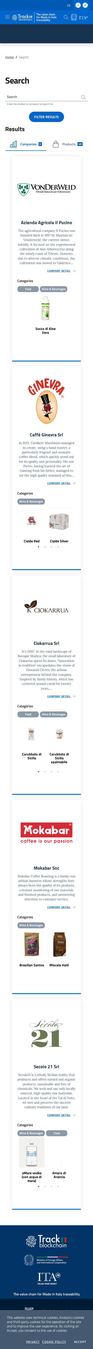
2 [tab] (45, 547)
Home (9, 57)
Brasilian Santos (31, 965)
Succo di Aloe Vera (45, 330)
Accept (80, 1341)
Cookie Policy (54, 1341)
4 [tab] (58, 547)
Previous (14, 524)
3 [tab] (51, 547)
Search (12, 96)
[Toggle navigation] (7, 16)
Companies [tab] (30, 144)
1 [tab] (38, 547)
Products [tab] (72, 144)
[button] (66, 17)
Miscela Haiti (59, 965)
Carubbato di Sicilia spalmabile (59, 758)
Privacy (33, 1341)
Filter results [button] (46, 116)
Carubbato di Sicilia (32, 756)
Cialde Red (32, 541)
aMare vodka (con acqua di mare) (32, 1176)
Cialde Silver (59, 541)
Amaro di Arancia (59, 1174)
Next (79, 524)
